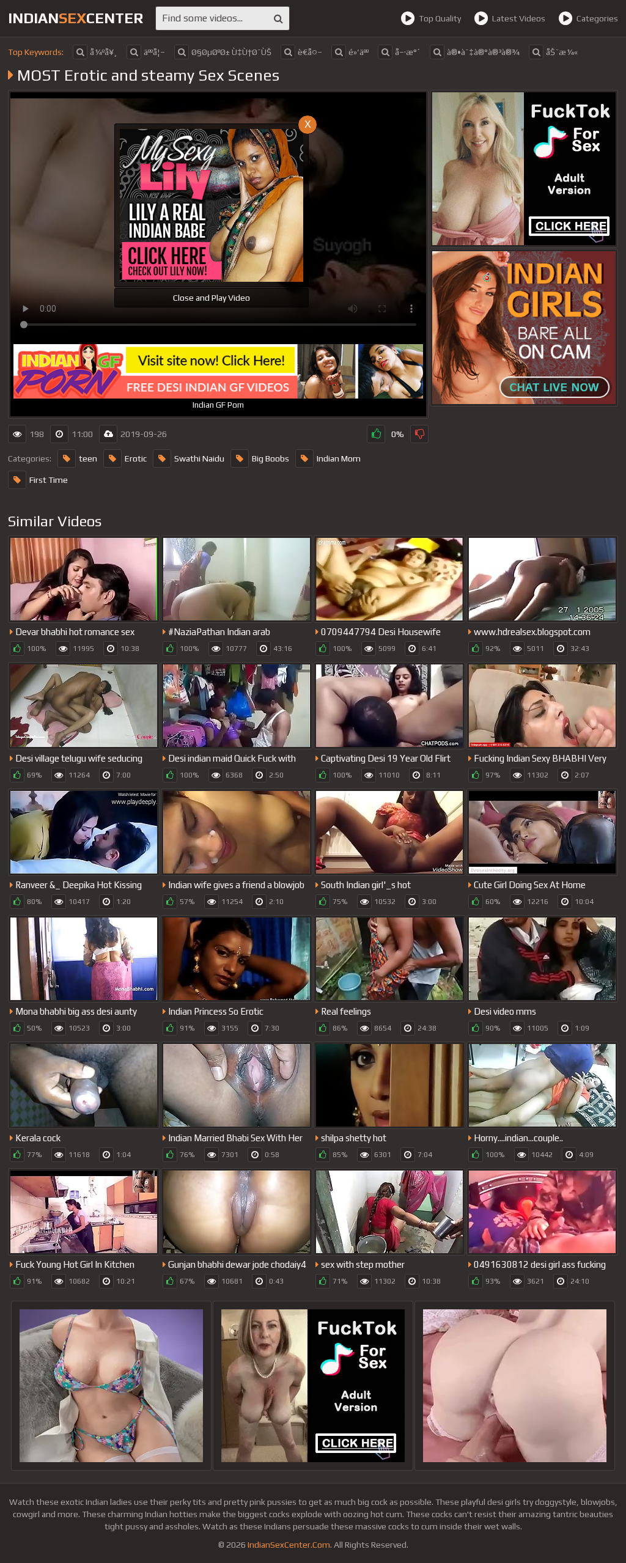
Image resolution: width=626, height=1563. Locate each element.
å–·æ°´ (408, 52)
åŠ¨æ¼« (562, 52)
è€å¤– (310, 52)
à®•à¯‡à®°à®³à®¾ (483, 52)
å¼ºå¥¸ (103, 52)
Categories (597, 18)
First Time (48, 480)
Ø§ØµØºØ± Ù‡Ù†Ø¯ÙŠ (231, 52)
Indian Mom (339, 458)
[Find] (278, 18)
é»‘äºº (358, 52)
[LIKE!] (376, 434)
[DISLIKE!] (419, 434)
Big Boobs (270, 458)
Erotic (136, 458)
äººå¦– (154, 52)
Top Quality (440, 18)
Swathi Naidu (199, 458)
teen (88, 458)
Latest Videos (518, 18)
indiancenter (75, 18)
